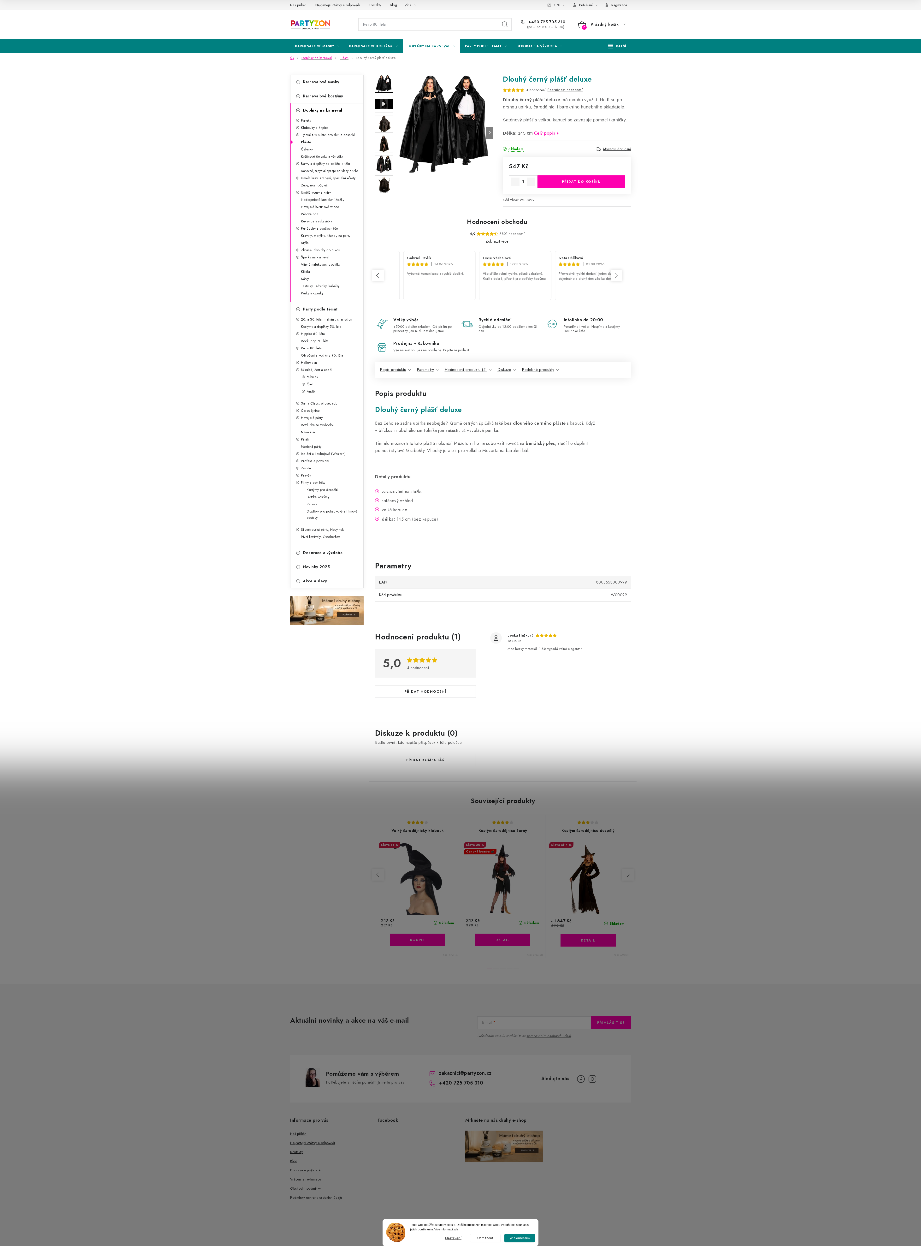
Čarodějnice (310, 410)
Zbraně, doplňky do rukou (320, 250)
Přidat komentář (425, 759)
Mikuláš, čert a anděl (316, 369)
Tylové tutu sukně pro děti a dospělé (328, 134)
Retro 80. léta (311, 348)
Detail (502, 940)
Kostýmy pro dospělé (322, 489)
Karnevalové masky (321, 82)
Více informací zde (446, 1229)
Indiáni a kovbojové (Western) (323, 453)
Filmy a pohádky (313, 482)
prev (378, 875)
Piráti (305, 439)
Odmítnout (485, 1238)
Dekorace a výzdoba (322, 552)
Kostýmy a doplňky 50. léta (321, 326)
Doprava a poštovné (305, 1170)
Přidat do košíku (581, 181)
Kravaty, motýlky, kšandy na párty (325, 235)
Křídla (305, 271)
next (628, 875)
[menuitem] (317, 46)
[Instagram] (592, 1079)
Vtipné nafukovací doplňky (320, 264)
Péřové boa (309, 214)
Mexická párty (311, 446)
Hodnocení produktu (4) (466, 369)
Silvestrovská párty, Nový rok (322, 529)
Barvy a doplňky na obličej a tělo (325, 163)
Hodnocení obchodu (497, 221)
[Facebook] (581, 1079)
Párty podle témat (320, 309)
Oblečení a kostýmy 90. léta (322, 355)
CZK (557, 5)
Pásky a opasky (312, 293)
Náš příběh (298, 5)
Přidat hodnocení (425, 691)
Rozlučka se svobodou (318, 425)
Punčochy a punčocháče (319, 228)
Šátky (305, 278)
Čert (310, 384)
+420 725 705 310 (546, 22)
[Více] (617, 46)
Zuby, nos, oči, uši (315, 185)
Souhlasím (522, 1238)
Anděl (311, 391)
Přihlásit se (611, 1022)
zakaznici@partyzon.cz (465, 1073)
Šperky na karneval (315, 257)
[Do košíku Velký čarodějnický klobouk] (417, 940)
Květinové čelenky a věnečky (322, 156)
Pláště (306, 142)
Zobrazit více (497, 241)
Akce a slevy (315, 581)
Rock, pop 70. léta (315, 341)
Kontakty (375, 5)
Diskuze (504, 369)
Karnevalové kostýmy (323, 96)
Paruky (306, 120)
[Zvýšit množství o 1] (531, 182)
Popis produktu (393, 369)
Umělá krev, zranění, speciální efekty (328, 178)
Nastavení (453, 1238)
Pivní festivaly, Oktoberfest (320, 536)
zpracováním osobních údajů (549, 1035)
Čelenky (307, 149)
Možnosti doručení (617, 149)
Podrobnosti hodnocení (565, 89)
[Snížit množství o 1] (515, 182)
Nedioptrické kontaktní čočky (322, 199)
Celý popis (544, 133)
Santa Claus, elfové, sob (319, 403)
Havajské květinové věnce (320, 206)
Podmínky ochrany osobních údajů (316, 1197)
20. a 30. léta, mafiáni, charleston (326, 319)
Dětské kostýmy (318, 497)
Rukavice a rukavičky (316, 221)
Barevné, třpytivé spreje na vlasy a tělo (329, 170)
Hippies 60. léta (313, 333)
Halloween (309, 362)
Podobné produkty (538, 369)
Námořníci (309, 432)
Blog (393, 5)
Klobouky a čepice (315, 127)
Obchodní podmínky (305, 1188)
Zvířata (306, 468)
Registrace (619, 5)
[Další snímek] (489, 133)
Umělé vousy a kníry (316, 192)
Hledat (505, 24)
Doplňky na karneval (322, 110)
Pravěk (306, 475)
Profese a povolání (315, 461)
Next (616, 275)
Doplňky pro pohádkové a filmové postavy (332, 514)
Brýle (305, 242)
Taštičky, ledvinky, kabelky (320, 286)
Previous (378, 275)
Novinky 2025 (316, 567)
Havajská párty (312, 417)
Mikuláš (312, 377)
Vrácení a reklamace (305, 1179)
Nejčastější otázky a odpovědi (337, 5)
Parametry (425, 369)
